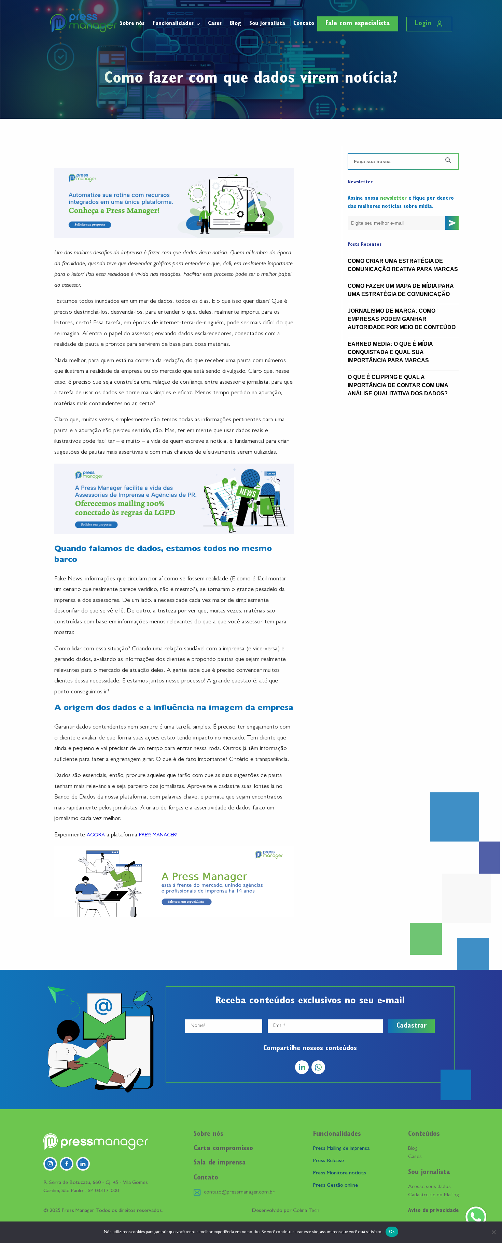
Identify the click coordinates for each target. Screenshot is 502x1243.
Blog (235, 24)
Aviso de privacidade (433, 1211)
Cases (215, 24)
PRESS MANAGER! (158, 835)
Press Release (328, 1161)
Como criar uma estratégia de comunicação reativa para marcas (403, 265)
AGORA (96, 835)
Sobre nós (132, 24)
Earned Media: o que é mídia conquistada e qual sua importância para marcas (390, 352)
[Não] (493, 1232)
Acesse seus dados (429, 1187)
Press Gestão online (335, 1185)
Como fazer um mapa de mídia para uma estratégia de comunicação (401, 290)
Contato (303, 24)
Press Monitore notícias (339, 1173)
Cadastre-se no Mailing (433, 1195)
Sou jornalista (267, 24)
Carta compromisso (223, 1148)
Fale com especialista (357, 23)
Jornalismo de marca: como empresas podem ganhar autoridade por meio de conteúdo (402, 319)
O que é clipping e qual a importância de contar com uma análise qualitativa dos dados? (398, 385)
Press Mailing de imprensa (341, 1149)
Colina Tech (306, 1211)
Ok (392, 1231)
